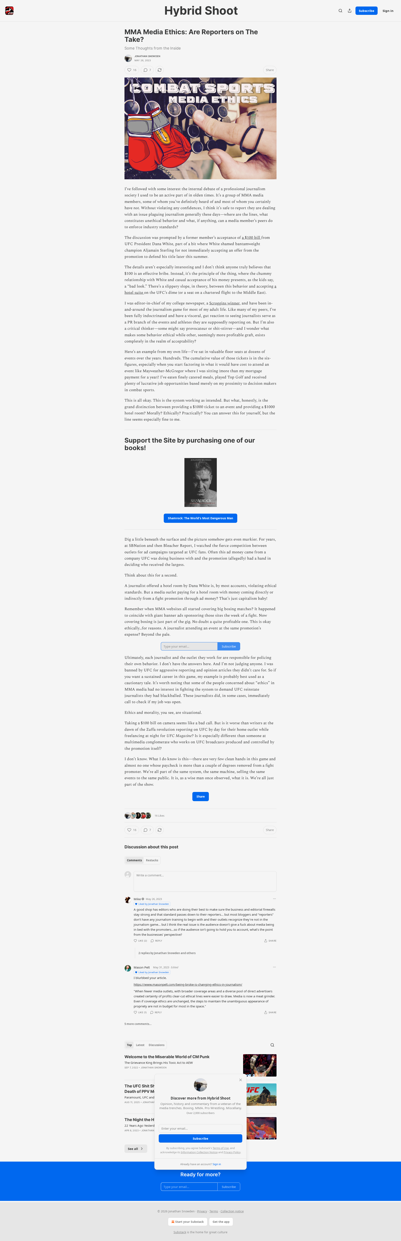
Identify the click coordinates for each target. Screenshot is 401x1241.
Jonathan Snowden (147, 56)
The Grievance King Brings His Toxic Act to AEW (158, 1062)
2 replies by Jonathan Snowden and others (166, 953)
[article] (200, 1065)
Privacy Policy (232, 1152)
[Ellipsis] (274, 898)
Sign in (388, 11)
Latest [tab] (140, 1045)
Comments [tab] (134, 860)
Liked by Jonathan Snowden (153, 903)
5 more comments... (138, 1024)
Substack (180, 1232)
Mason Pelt (142, 967)
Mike (137, 899)
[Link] (118, 444)
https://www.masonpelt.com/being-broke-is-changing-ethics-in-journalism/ (188, 984)
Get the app (221, 1222)
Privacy (202, 1211)
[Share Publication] (349, 10)
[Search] (340, 10)
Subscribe (366, 11)
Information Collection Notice (199, 1152)
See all (133, 1149)
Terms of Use (221, 1148)
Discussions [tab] (156, 1045)
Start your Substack (189, 1222)
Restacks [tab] (152, 860)
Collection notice (232, 1211)
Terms (213, 1211)
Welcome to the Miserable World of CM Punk (166, 1056)
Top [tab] (129, 1045)
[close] (240, 1080)
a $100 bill (251, 238)
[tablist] (142, 860)
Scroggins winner (224, 303)
